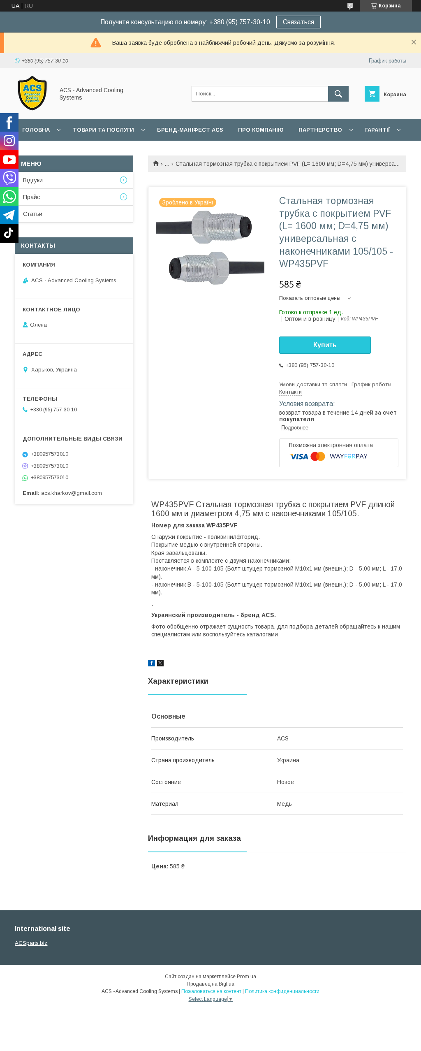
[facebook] (151, 664)
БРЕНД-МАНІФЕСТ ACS (190, 130)
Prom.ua (246, 976)
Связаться (298, 22)
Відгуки (33, 180)
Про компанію (261, 130)
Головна (36, 130)
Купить (325, 344)
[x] (160, 664)
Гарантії (377, 130)
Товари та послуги (103, 130)
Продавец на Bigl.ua (210, 984)
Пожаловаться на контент (211, 991)
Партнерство (320, 130)
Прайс (31, 197)
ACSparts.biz (31, 943)
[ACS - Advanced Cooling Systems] (32, 108)
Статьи (32, 214)
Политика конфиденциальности (282, 991)
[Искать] (338, 94)
